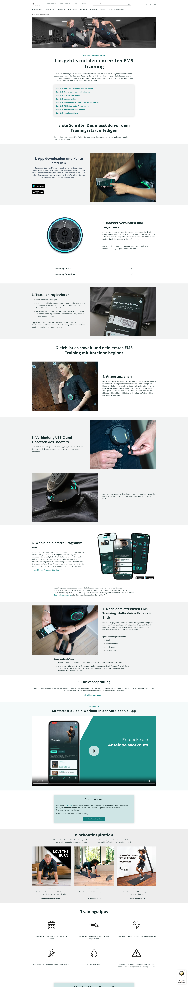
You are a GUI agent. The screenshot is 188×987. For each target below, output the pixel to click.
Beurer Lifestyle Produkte (116, 9)
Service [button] (83, 4)
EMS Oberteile (72, 9)
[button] (139, 4)
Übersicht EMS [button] (65, 4)
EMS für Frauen (50, 9)
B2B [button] (76, 4)
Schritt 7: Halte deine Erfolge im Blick (70, 109)
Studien (69, 805)
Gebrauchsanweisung (62, 595)
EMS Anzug (61, 9)
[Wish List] (150, 4)
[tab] (94, 268)
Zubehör (102, 9)
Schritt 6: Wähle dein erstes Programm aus (72, 106)
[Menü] (185, 971)
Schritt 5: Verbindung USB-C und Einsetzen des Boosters (77, 102)
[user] (145, 4)
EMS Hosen (83, 9)
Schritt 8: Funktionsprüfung (67, 113)
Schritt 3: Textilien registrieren (68, 95)
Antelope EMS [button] (51, 4)
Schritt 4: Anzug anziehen (66, 99)
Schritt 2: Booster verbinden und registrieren (73, 92)
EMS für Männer (37, 9)
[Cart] (155, 4)
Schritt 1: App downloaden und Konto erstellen (74, 88)
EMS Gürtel (93, 9)
